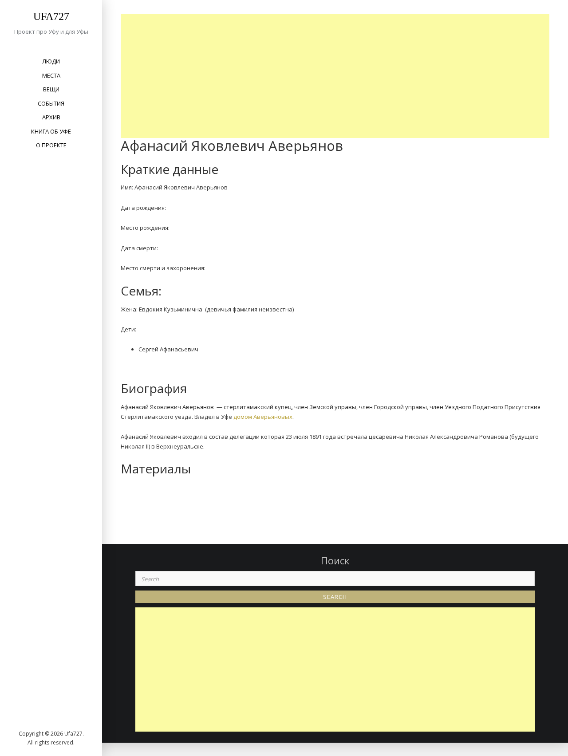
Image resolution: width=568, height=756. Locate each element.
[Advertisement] (337, 76)
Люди (51, 61)
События (51, 103)
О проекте (51, 145)
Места (51, 75)
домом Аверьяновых (262, 417)
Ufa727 (51, 16)
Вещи (51, 89)
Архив (51, 117)
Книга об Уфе (51, 131)
